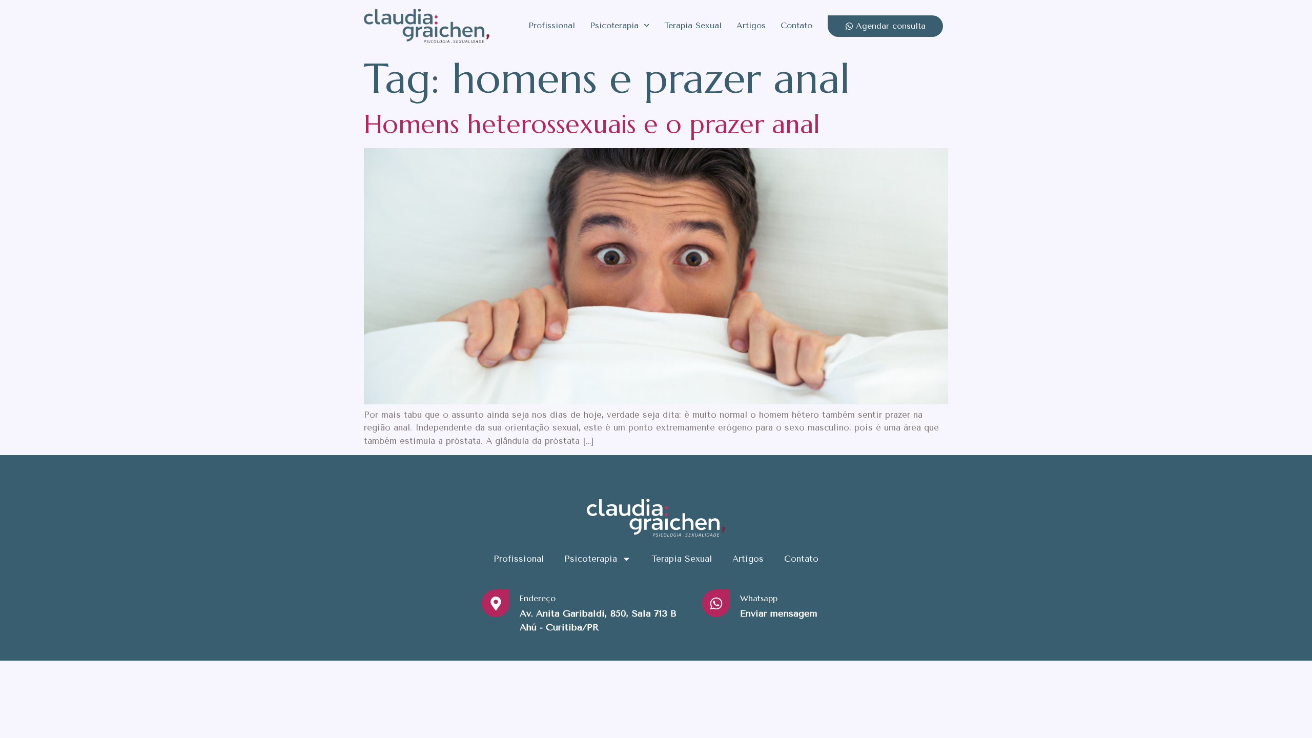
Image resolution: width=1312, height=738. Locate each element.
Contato (796, 25)
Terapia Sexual (693, 25)
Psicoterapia (614, 25)
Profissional (551, 25)
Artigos (751, 25)
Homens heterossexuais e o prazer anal (592, 124)
